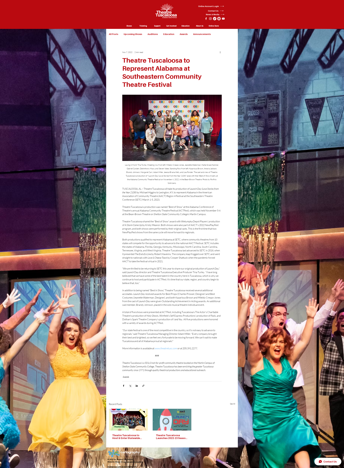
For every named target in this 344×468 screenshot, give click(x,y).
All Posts (113, 34)
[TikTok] (214, 18)
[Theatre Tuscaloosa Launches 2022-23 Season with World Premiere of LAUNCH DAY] (172, 420)
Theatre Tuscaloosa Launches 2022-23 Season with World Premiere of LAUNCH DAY (171, 437)
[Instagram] (210, 18)
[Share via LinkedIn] (136, 385)
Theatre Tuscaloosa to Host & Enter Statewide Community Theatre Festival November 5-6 (126, 437)
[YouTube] (223, 18)
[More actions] (220, 52)
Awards (184, 34)
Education (168, 34)
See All (232, 404)
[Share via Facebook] (123, 385)
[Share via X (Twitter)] (130, 385)
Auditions (153, 34)
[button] (129, 25)
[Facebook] (206, 18)
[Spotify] (219, 18)
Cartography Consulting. (133, 462)
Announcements (202, 34)
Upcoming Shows (133, 34)
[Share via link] (143, 385)
